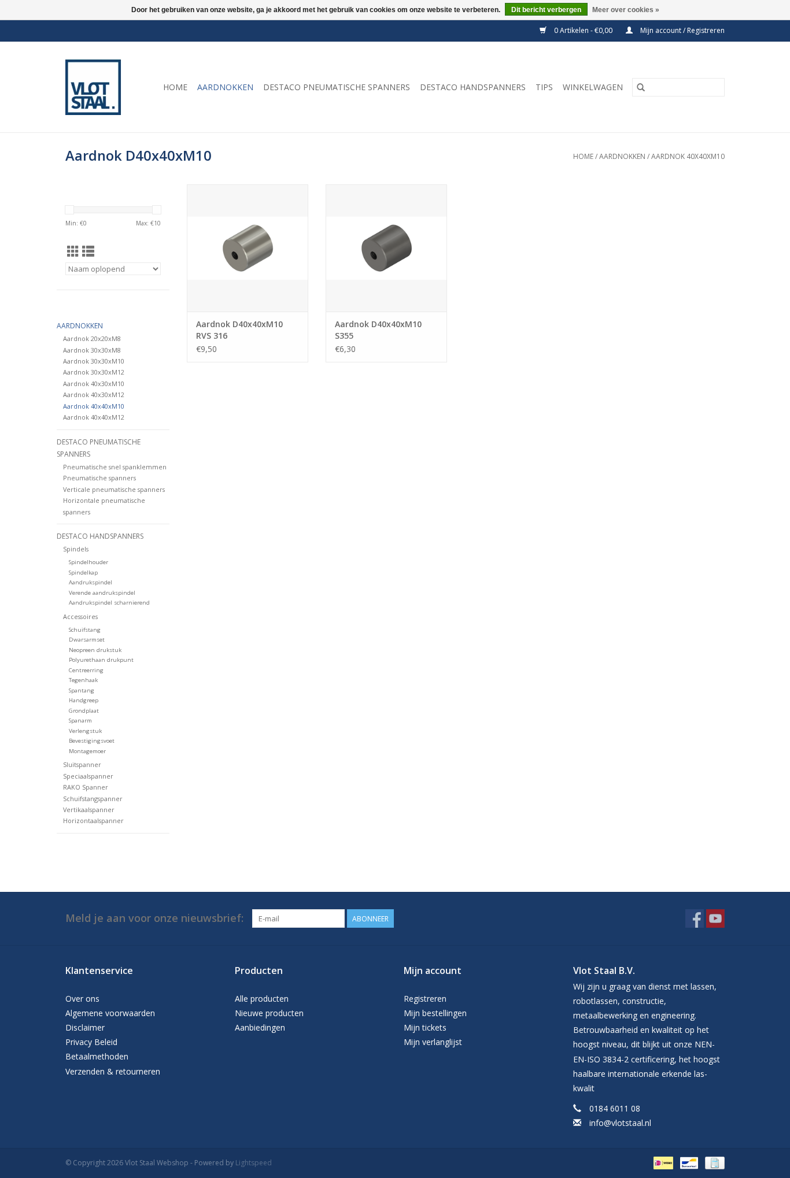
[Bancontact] (687, 1162)
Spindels (75, 548)
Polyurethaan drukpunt (101, 660)
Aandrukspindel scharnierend (109, 602)
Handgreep (83, 700)
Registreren (425, 998)
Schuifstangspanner (93, 798)
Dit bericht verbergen (546, 10)
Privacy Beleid (91, 1041)
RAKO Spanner (85, 787)
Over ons (82, 998)
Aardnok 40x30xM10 (93, 383)
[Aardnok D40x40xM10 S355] (386, 248)
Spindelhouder (88, 562)
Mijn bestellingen (435, 1012)
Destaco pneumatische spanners (336, 87)
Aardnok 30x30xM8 (92, 350)
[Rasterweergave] (73, 251)
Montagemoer (87, 751)
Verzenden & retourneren (112, 1071)
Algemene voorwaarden (110, 1012)
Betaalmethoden (96, 1056)
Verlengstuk (85, 731)
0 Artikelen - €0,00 (583, 30)
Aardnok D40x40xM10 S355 (378, 329)
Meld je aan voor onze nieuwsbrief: (154, 918)
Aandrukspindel (90, 582)
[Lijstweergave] (88, 251)
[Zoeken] (640, 87)
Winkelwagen (593, 87)
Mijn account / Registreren (681, 30)
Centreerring (86, 670)
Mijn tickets (425, 1027)
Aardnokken (225, 87)
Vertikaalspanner (89, 809)
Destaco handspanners (473, 87)
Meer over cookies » (625, 10)
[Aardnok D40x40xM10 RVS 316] (247, 248)
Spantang (81, 690)
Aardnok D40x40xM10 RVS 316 (239, 329)
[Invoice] (713, 1162)
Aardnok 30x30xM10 (93, 361)
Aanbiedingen (260, 1027)
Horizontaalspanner (93, 820)
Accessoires (80, 616)
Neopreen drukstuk (95, 650)
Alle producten (262, 998)
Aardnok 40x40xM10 (688, 156)
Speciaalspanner (88, 776)
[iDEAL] (662, 1162)
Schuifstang (85, 630)
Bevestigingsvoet (92, 740)
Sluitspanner (82, 764)
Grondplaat (84, 710)
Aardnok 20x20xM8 (92, 338)
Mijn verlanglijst (433, 1041)
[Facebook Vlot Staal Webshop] (694, 918)
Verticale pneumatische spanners (114, 489)
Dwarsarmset (87, 639)
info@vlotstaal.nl (620, 1122)
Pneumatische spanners (99, 477)
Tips (544, 87)
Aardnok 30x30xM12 (93, 372)
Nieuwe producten (269, 1012)
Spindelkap (83, 572)
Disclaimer (85, 1027)
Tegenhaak (83, 680)
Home (175, 87)
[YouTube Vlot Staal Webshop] (715, 918)
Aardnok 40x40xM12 (93, 417)
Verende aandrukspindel (102, 593)
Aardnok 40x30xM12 (93, 394)
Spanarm (80, 720)
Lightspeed (253, 1163)
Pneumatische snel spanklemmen (115, 466)
